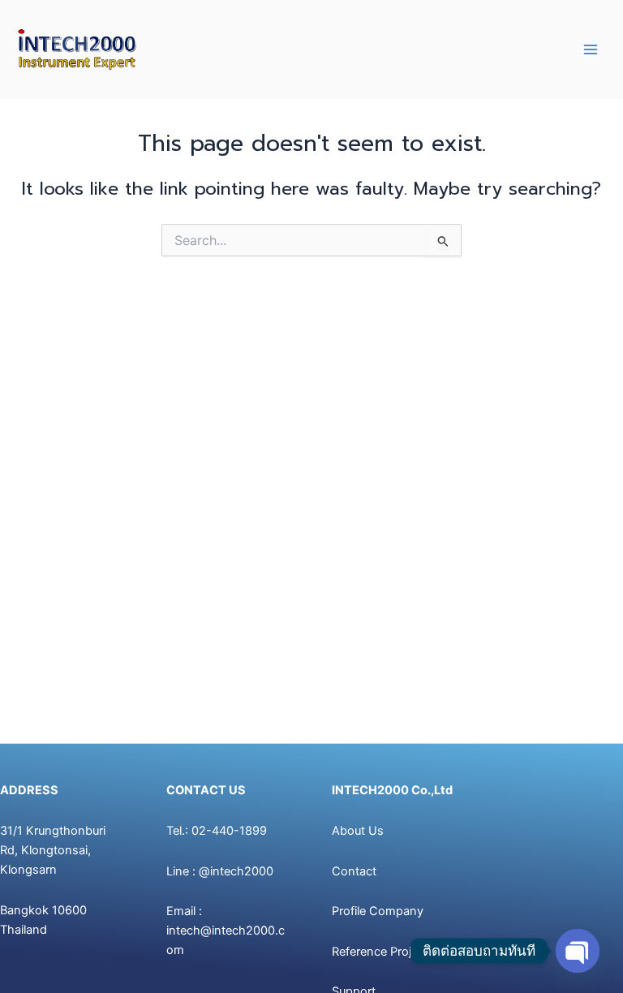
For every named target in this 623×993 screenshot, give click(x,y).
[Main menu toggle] (590, 49)
